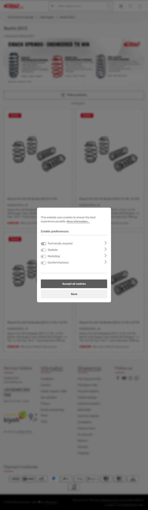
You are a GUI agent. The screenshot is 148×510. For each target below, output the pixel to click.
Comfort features (58, 262)
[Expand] (105, 243)
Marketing (54, 256)
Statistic (53, 250)
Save (74, 294)
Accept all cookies (74, 284)
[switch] (43, 250)
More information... (78, 221)
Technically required (60, 243)
